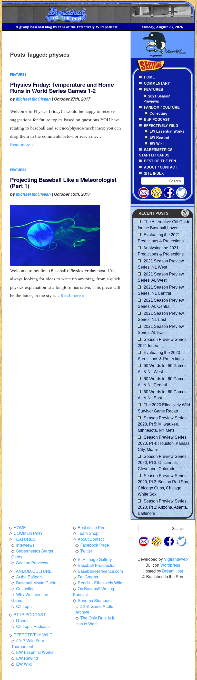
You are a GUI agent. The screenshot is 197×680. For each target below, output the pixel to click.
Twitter (86, 551)
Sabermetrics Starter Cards (32, 554)
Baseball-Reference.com (100, 571)
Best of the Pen (91, 527)
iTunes (22, 620)
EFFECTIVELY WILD (33, 635)
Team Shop (88, 533)
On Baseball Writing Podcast (93, 591)
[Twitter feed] (181, 191)
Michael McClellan (33, 99)
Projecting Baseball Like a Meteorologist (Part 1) (63, 182)
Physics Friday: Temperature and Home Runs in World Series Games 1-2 (62, 87)
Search (175, 180)
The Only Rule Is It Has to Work (94, 621)
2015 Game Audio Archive (94, 609)
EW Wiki (157, 143)
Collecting (159, 113)
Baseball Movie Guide (36, 583)
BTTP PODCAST (30, 614)
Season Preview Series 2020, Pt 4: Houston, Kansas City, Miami (164, 443)
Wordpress (170, 565)
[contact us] (144, 191)
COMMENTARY (28, 533)
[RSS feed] (156, 191)
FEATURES (18, 74)
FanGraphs (88, 577)
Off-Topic (24, 606)
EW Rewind (159, 137)
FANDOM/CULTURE (33, 571)
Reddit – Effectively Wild (100, 583)
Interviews (25, 545)
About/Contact (91, 539)
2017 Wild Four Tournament (27, 643)
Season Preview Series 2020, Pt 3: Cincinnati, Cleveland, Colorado (162, 462)
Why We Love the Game (29, 597)
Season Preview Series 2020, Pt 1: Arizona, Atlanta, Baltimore (163, 507)
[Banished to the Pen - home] (98, 12)
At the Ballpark (29, 577)
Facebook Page (94, 545)
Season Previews (32, 563)
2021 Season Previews (157, 98)
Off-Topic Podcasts (33, 626)
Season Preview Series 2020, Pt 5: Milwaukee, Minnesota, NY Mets (162, 424)
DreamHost (172, 571)
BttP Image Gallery (95, 559)
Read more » (22, 144)
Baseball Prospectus (96, 565)
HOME (20, 527)
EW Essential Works (167, 131)
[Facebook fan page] (169, 191)
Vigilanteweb (176, 559)
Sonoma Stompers (95, 600)
